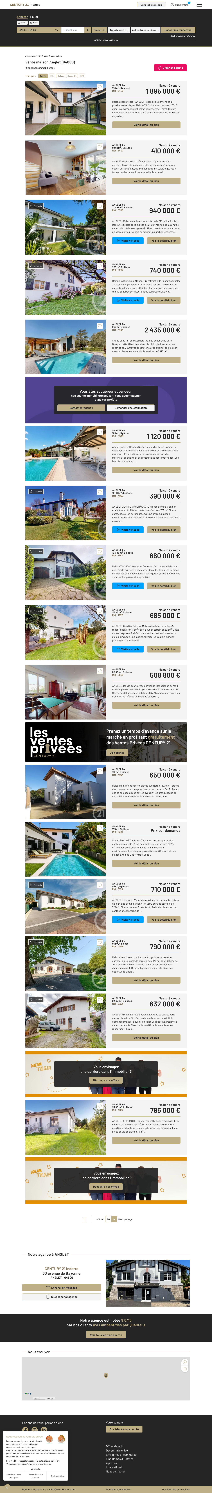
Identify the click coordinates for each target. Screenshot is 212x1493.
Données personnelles (118, 1489)
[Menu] (199, 4)
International (114, 1467)
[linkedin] (44, 1430)
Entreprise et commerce (121, 1454)
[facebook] (25, 1430)
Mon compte (182, 4)
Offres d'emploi (115, 1446)
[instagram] (35, 1430)
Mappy (50, 1398)
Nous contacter (115, 1471)
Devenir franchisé (117, 1450)
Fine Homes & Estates (119, 1458)
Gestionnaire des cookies (176, 1489)
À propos (111, 1463)
